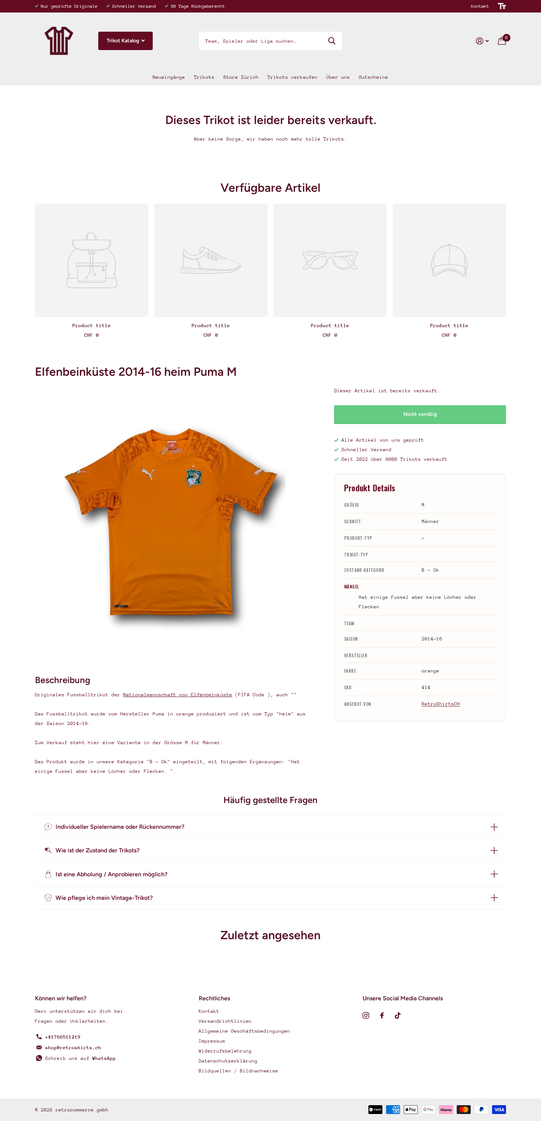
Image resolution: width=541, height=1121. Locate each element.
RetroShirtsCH (441, 704)
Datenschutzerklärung (228, 1061)
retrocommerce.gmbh (82, 1110)
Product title (92, 325)
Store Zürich (241, 77)
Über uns (338, 77)
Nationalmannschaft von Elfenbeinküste (177, 694)
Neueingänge (169, 77)
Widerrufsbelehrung (225, 1051)
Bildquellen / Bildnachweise (238, 1071)
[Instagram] (366, 1015)
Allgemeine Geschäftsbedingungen (244, 1031)
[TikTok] (398, 1015)
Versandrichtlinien (225, 1021)
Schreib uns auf (80, 1058)
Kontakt (480, 6)
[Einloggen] (482, 41)
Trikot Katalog (123, 41)
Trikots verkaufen (293, 77)
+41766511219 (63, 1037)
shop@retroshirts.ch (73, 1047)
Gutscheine (373, 77)
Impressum (212, 1041)
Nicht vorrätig (420, 414)
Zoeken (332, 41)
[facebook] (382, 1015)
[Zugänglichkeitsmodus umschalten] (502, 6)
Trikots (204, 77)
